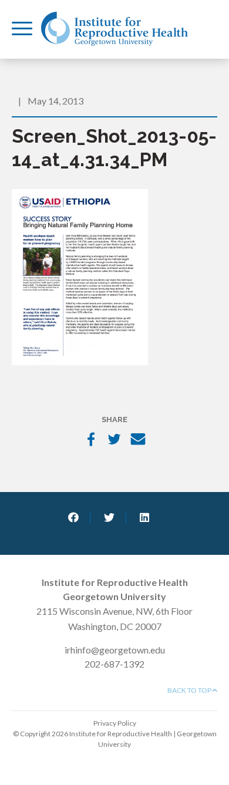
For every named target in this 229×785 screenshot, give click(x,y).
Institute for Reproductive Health (114, 29)
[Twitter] (114, 440)
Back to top (190, 690)
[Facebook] (91, 440)
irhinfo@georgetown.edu (115, 649)
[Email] (138, 440)
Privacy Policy (114, 723)
